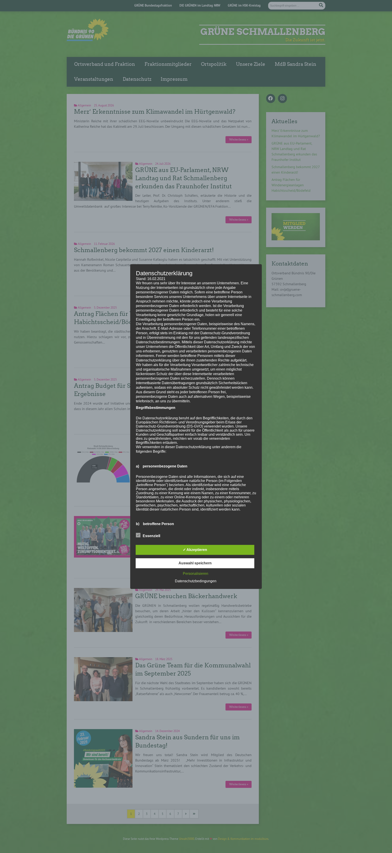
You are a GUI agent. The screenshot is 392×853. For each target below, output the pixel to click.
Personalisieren (195, 573)
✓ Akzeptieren (195, 550)
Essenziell (151, 536)
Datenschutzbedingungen (195, 581)
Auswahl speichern (195, 563)
